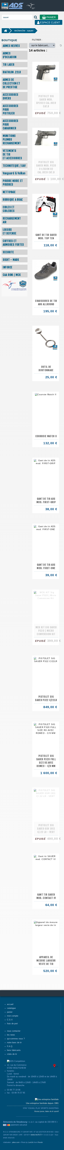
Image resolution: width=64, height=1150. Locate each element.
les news (11, 1035)
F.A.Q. (10, 1046)
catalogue (11, 1008)
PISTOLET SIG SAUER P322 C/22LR (46, 698)
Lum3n (30, 1142)
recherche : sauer (23, 30)
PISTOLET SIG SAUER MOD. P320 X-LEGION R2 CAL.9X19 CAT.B (46, 167)
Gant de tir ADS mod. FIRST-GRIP (46, 500)
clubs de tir (12, 1054)
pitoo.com (15, 1142)
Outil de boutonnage (46, 368)
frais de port (12, 1024)
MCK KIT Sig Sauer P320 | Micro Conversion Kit (46, 631)
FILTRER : (37, 40)
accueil (10, 1004)
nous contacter (13, 1031)
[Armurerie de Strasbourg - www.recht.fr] (12, 4)
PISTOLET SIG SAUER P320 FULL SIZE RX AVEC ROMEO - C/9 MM (46, 761)
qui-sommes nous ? (16, 1039)
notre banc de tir (14, 1042)
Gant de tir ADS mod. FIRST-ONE (46, 566)
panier (9, 1012)
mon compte (12, 1016)
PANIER (51, 17)
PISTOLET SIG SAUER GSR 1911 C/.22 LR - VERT (46, 829)
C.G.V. (10, 1020)
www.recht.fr (36, 1135)
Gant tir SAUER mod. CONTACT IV (46, 896)
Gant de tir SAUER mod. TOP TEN (46, 236)
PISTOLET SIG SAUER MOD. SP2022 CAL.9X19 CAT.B (46, 101)
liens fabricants (14, 1050)
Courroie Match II (46, 436)
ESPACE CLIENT (49, 22)
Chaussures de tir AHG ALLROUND (46, 302)
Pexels (40, 1142)
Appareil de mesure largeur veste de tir (46, 961)
